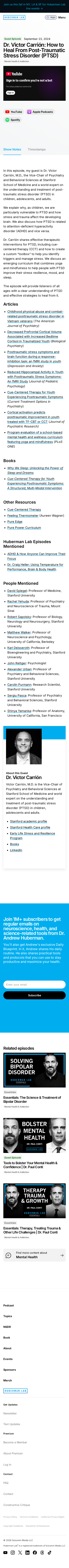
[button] (51, 17)
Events (8, 1359)
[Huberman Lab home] (14, 17)
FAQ (5, 1482)
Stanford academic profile (28, 821)
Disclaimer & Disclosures (37, 1526)
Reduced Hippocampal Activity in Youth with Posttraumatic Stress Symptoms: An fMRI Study (35, 376)
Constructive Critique (16, 1505)
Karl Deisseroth (18, 648)
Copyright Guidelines (13, 1526)
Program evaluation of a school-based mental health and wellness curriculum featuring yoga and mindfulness (35, 437)
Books (14, 844)
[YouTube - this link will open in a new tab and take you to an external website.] (5, 1553)
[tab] (12, 149)
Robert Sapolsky (19, 617)
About (7, 1348)
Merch (7, 1380)
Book (6, 1337)
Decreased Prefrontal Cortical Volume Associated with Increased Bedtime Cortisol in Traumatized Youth (34, 336)
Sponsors (9, 1369)
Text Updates (11, 1424)
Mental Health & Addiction (16, 61)
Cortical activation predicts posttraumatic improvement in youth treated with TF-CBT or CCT (33, 417)
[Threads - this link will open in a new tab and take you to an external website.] (42, 1553)
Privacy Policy (10, 1517)
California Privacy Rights (52, 1517)
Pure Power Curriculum (24, 527)
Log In (7, 1464)
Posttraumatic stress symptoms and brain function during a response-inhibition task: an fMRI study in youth (34, 356)
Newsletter (10, 1413)
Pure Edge (14, 521)
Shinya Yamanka (19, 711)
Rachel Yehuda (18, 601)
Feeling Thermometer (23, 515)
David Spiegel (17, 590)
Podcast (8, 1305)
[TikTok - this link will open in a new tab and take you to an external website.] (50, 1553)
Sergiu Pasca (16, 695)
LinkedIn (16, 850)
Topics (7, 1316)
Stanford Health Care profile (30, 827)
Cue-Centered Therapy (24, 509)
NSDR (7, 1327)
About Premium (13, 1453)
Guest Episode (12, 38)
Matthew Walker (19, 632)
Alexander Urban (19, 669)
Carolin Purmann (19, 684)
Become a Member (15, 1442)
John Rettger (16, 663)
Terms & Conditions (29, 1517)
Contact (8, 1494)
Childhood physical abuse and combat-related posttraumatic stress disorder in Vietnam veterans (35, 316)
